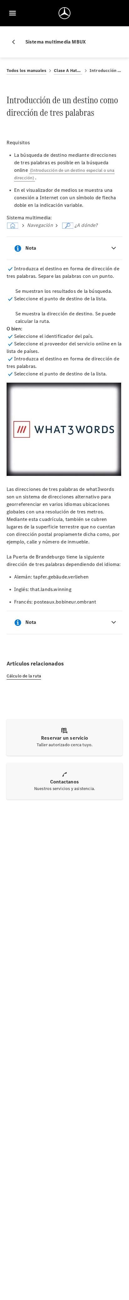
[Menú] (12, 13)
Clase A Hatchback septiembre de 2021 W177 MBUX (68, 71)
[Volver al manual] (16, 42)
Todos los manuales (27, 71)
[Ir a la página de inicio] (64, 13)
